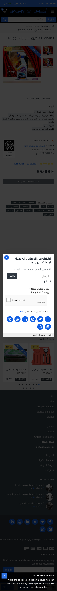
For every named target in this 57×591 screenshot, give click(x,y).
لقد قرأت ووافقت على (34, 311)
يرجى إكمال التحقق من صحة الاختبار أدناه (40, 290)
